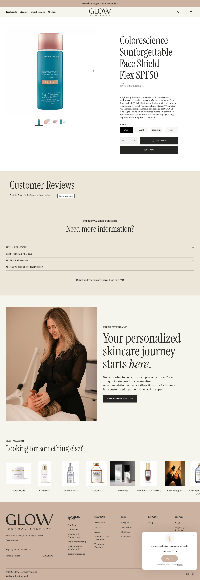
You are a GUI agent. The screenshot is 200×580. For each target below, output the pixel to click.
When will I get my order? (17, 260)
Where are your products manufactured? (24, 267)
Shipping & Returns (180, 529)
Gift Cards (126, 536)
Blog (150, 522)
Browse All (99, 522)
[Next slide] (94, 71)
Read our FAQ (116, 279)
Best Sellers (127, 527)
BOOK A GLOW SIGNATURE (119, 398)
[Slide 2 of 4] (47, 121)
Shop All (125, 522)
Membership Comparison (74, 536)
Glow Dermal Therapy (25, 571)
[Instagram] (192, 574)
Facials (97, 527)
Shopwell (23, 576)
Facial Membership (77, 541)
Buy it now (149, 149)
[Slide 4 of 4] (63, 121)
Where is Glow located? (16, 247)
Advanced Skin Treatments (101, 538)
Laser (97, 531)
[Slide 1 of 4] (38, 121)
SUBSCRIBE (47, 555)
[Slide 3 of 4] (55, 121)
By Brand (125, 531)
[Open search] (178, 12)
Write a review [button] (66, 195)
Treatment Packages (99, 545)
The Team (72, 525)
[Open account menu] (184, 12)
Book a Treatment (76, 553)
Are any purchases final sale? (19, 254)
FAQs (177, 522)
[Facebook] (187, 574)
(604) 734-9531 (12, 540)
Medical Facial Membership (75, 548)
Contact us (73, 529)
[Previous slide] (8, 71)
